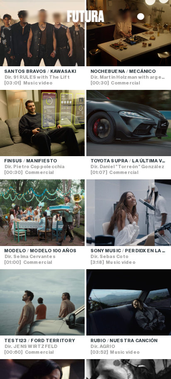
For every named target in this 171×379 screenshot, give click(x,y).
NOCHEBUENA (107, 71)
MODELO (15, 250)
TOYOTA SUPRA (109, 161)
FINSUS (13, 161)
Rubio (98, 340)
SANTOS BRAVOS (25, 71)
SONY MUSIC (105, 250)
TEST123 (15, 340)
